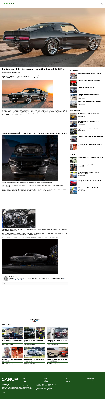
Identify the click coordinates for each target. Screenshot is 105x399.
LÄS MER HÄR (29, 388)
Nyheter (3, 72)
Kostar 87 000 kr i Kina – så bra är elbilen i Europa (90, 157)
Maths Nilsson (17, 72)
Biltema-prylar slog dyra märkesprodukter (88, 165)
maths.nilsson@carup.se (45, 387)
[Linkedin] (37, 321)
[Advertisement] (34, 123)
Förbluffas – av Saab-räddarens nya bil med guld (90, 144)
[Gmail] (33, 321)
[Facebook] (2, 284)
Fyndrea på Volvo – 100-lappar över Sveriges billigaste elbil (57, 360)
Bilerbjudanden (49, 363)
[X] (35, 321)
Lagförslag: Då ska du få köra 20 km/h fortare (89, 129)
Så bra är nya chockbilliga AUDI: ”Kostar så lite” (90, 180)
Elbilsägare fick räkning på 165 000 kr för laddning (90, 136)
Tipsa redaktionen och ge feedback (43, 389)
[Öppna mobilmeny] (2, 3)
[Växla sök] (101, 4)
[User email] (4, 284)
